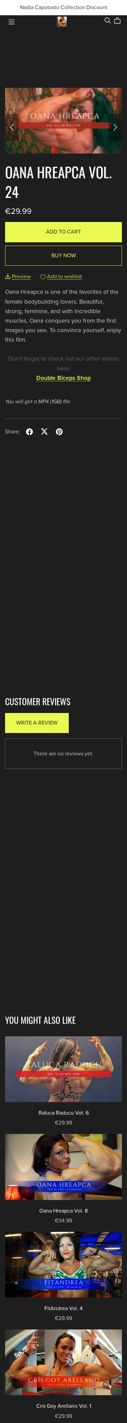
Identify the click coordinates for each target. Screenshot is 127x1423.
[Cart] (120, 20)
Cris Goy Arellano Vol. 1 (63, 1406)
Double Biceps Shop (63, 378)
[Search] (108, 20)
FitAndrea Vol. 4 (63, 1308)
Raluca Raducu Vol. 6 (64, 1113)
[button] (12, 127)
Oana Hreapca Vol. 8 (63, 1210)
